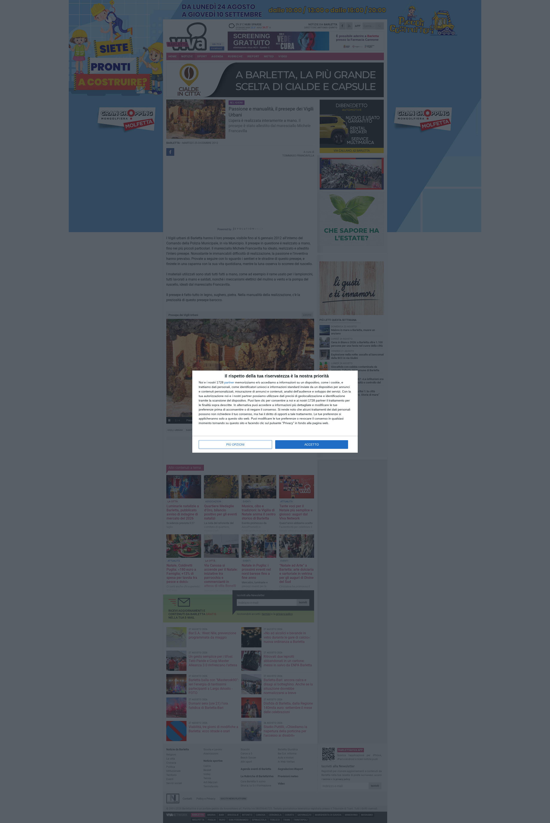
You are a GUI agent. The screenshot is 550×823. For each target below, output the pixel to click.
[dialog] (275, 412)
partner (229, 382)
